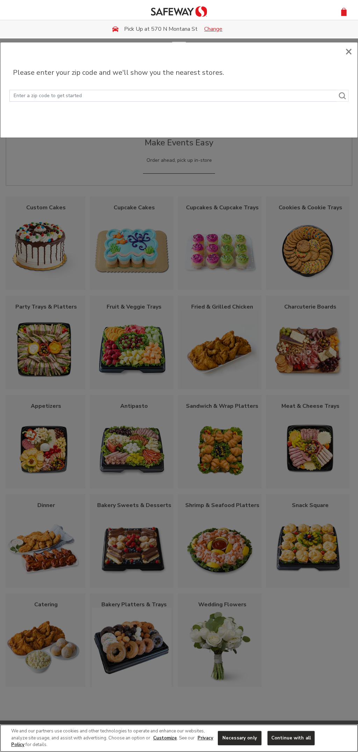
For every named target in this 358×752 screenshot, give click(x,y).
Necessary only (239, 738)
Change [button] (213, 29)
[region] (179, 738)
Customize (165, 738)
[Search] (343, 96)
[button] (343, 11)
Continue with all (291, 738)
